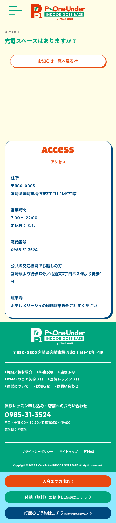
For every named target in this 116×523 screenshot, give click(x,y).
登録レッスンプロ (64, 379)
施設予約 (67, 372)
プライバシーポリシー (37, 452)
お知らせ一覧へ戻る (56, 61)
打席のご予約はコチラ (56, 513)
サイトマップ (68, 452)
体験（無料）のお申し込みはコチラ (57, 497)
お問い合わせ (67, 386)
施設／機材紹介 (19, 372)
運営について (17, 386)
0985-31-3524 (28, 414)
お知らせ (42, 386)
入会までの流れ (57, 481)
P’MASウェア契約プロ (24, 379)
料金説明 (46, 372)
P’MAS (89, 452)
